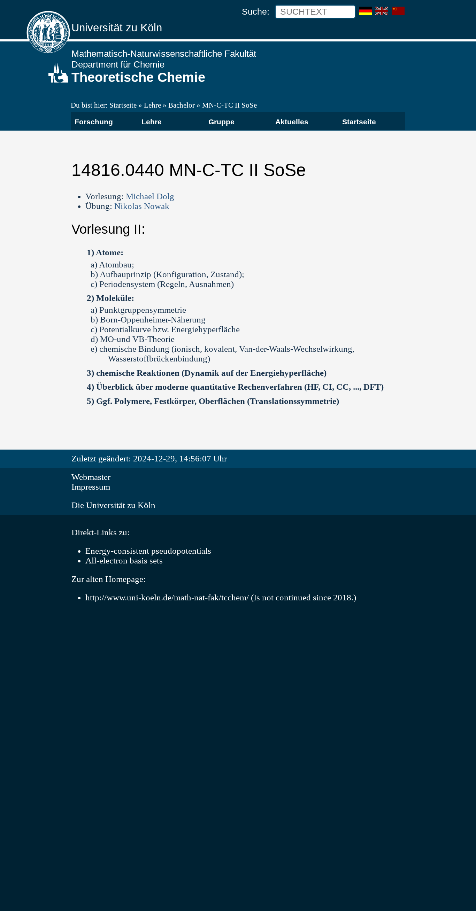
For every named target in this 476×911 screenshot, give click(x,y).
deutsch (365, 8)
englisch (381, 11)
